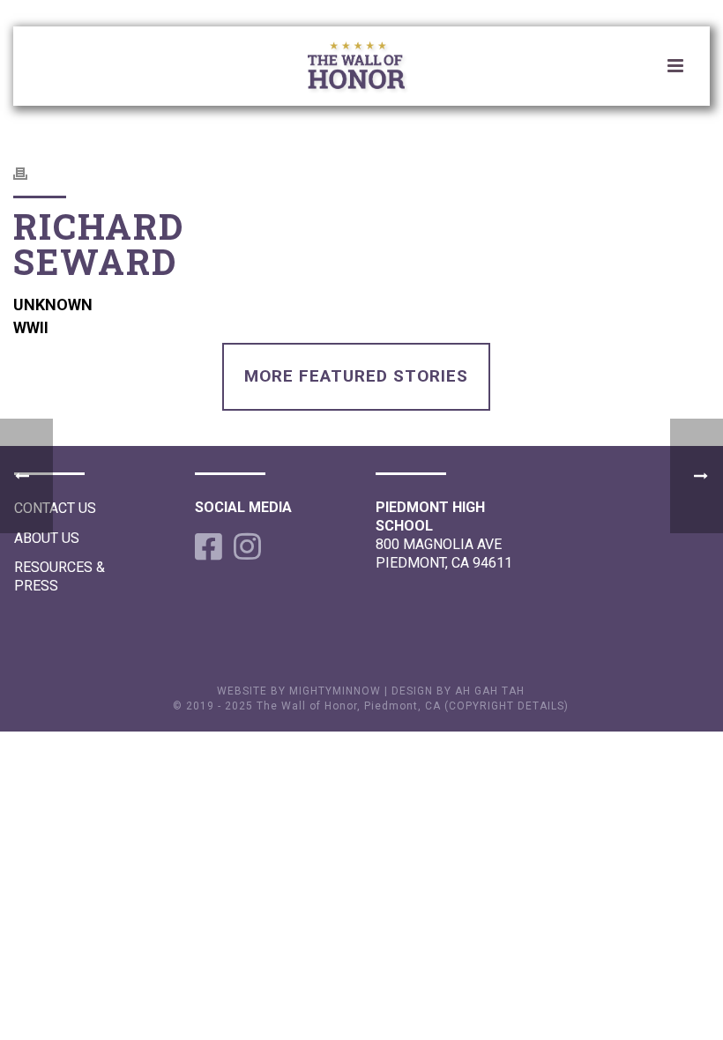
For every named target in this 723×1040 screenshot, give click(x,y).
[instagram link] (244, 546)
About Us (46, 538)
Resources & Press (59, 576)
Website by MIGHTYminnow (299, 691)
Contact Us (55, 508)
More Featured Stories (356, 376)
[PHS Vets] (370, 68)
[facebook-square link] (205, 546)
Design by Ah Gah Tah (458, 691)
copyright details (506, 706)
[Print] (29, 172)
